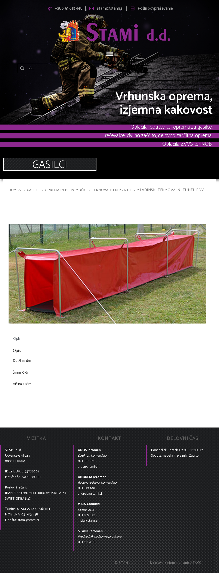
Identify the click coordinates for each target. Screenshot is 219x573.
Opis (17, 338)
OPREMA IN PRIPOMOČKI (66, 190)
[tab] (17, 339)
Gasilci (33, 190)
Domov (15, 190)
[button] (109, 53)
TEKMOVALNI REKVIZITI (111, 190)
